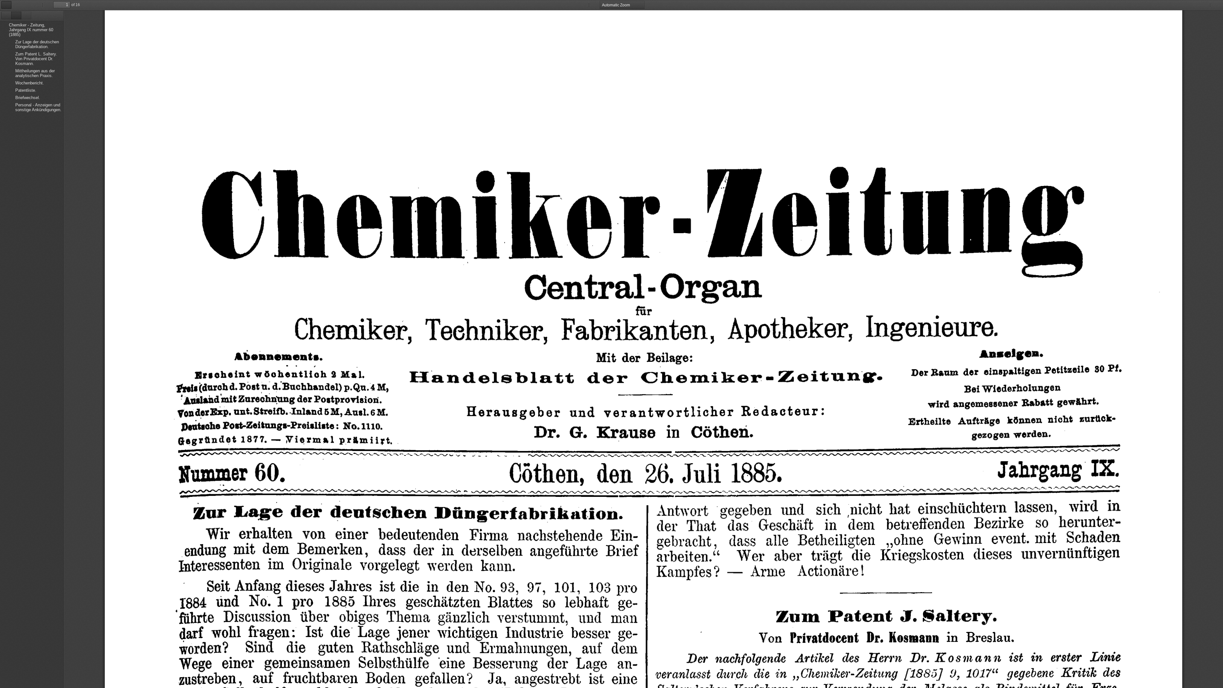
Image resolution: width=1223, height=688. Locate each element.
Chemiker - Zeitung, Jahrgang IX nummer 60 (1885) (31, 30)
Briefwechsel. (27, 97)
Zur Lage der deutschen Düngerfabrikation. (37, 44)
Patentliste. (25, 90)
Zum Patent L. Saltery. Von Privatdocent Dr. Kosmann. (36, 59)
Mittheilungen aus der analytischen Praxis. (35, 73)
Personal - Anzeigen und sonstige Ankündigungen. (38, 107)
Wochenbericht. (29, 83)
